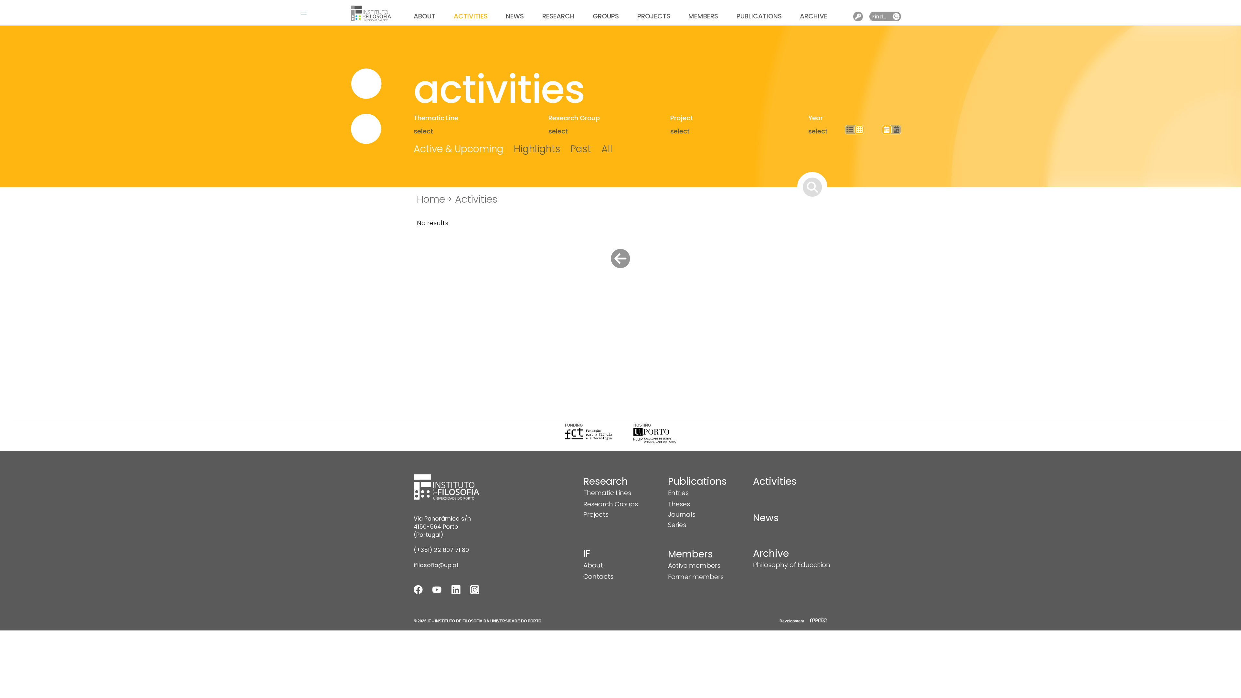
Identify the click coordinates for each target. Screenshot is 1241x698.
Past (581, 149)
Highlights (537, 149)
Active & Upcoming (459, 149)
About (424, 16)
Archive (813, 16)
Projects (653, 16)
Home (431, 199)
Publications (759, 16)
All (606, 149)
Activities (471, 16)
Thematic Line (436, 117)
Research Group (574, 117)
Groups (606, 16)
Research (558, 16)
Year (815, 117)
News (515, 16)
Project (681, 117)
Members (703, 16)
